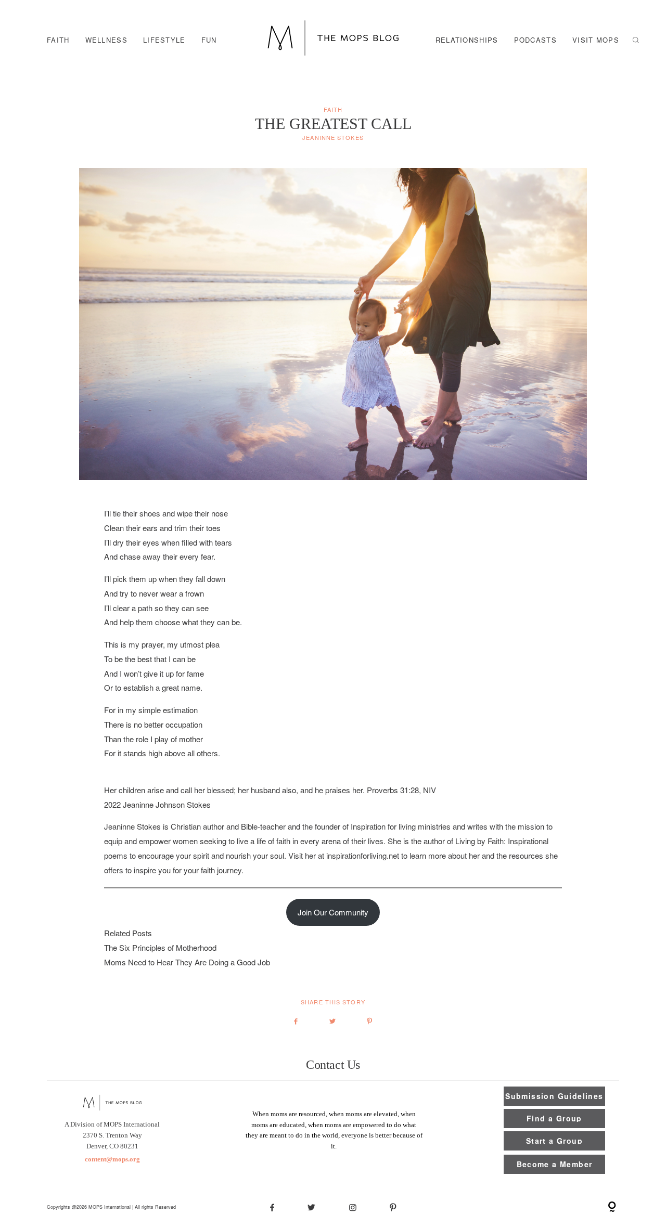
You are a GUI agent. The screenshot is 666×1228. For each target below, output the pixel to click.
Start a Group (554, 1140)
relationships (467, 39)
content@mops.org (112, 1159)
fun (209, 39)
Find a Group (554, 1118)
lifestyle (164, 39)
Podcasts (535, 39)
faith (58, 39)
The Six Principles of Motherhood (160, 947)
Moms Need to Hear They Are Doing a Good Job (187, 961)
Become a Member (555, 1164)
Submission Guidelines (554, 1096)
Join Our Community (333, 912)
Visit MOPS (595, 39)
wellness (106, 39)
